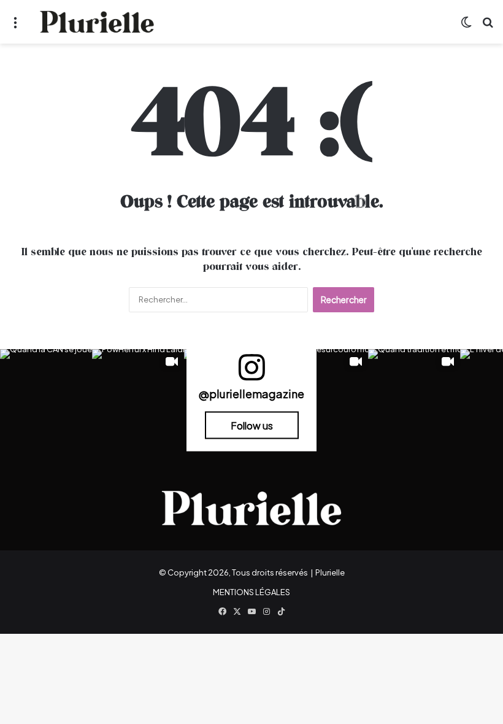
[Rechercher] (488, 26)
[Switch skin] (466, 26)
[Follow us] (251, 373)
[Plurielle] (97, 22)
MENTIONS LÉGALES (251, 592)
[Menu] (15, 26)
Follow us (252, 424)
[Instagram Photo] (46, 395)
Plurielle (330, 572)
